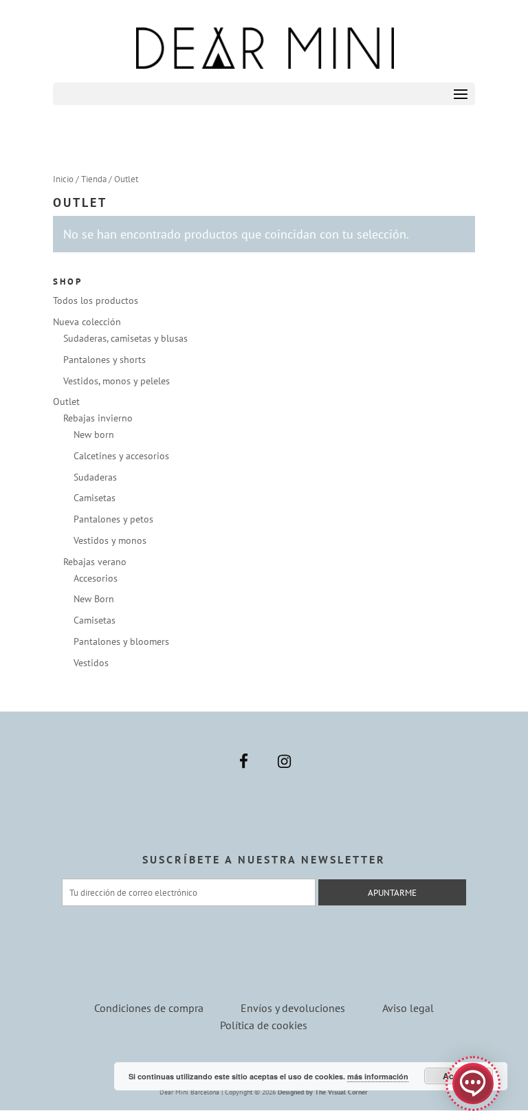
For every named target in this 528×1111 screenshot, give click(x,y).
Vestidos (91, 663)
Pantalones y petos (113, 519)
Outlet (66, 401)
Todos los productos (95, 300)
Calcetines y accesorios (121, 456)
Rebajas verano (94, 562)
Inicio (63, 179)
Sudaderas (95, 477)
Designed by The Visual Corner (323, 1092)
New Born (94, 599)
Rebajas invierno (98, 418)
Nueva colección (87, 322)
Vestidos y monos (110, 540)
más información (377, 1076)
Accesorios (96, 578)
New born (94, 434)
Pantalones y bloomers (121, 641)
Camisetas (95, 498)
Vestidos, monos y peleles (116, 381)
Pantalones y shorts (104, 359)
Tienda (94, 179)
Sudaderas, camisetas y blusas (125, 338)
